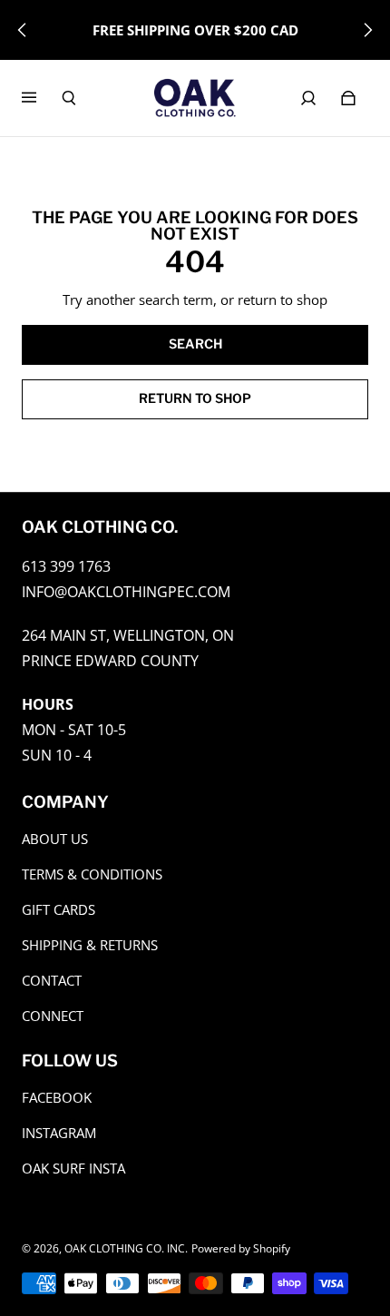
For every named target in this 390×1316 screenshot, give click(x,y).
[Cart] (348, 98)
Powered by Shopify (240, 1248)
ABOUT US (55, 839)
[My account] (308, 98)
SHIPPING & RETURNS (90, 945)
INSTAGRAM (59, 1133)
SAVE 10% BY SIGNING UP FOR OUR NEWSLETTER (195, 30)
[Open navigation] (42, 98)
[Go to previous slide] (22, 29)
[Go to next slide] (367, 29)
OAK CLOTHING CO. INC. (126, 1248)
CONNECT (52, 1016)
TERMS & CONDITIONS (92, 874)
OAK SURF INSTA (73, 1168)
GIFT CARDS (58, 909)
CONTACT (52, 980)
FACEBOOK (57, 1097)
